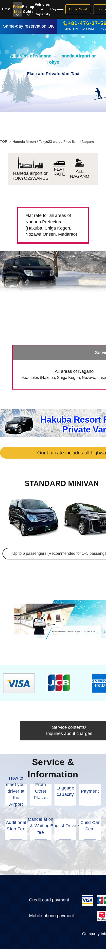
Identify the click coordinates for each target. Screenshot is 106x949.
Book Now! (78, 9)
